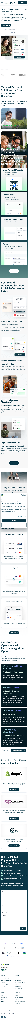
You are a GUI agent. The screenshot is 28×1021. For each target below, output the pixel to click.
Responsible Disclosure (20, 1001)
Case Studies (4, 997)
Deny (14, 524)
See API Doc (5, 750)
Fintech (16, 984)
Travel (16, 978)
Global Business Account (6, 980)
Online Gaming (18, 980)
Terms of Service (11, 1013)
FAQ (2, 995)
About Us (17, 995)
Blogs (2, 999)
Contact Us (22, 2)
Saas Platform (18, 986)
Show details (21, 516)
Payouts (2, 982)
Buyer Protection (4, 988)
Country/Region (6, 912)
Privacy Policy (3, 1013)
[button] (2, 2)
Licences (17, 999)
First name (5, 891)
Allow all (14, 520)
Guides (2, 1001)
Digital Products (18, 988)
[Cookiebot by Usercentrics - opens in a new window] (21, 495)
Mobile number (6, 920)
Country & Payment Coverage (5, 985)
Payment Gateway (5, 978)
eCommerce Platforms (19, 982)
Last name (4, 898)
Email (3, 905)
